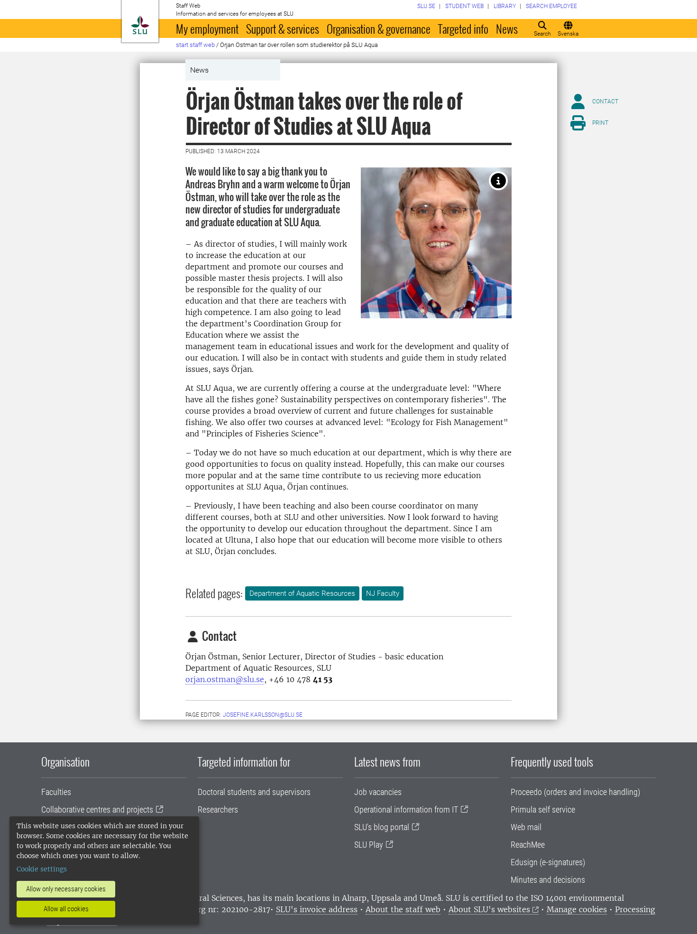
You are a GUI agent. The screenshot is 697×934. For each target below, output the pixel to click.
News (507, 28)
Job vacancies (378, 792)
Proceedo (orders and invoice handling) (575, 792)
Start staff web (195, 44)
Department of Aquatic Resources (302, 593)
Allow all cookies (66, 909)
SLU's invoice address (317, 909)
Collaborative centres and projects (97, 809)
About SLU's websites (489, 909)
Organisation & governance (379, 28)
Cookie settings (42, 869)
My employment (207, 28)
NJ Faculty (382, 593)
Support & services (282, 28)
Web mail (526, 827)
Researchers (218, 809)
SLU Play (368, 845)
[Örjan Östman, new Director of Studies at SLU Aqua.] (498, 180)
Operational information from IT (406, 809)
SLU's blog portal (381, 827)
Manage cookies (577, 909)
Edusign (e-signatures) (548, 862)
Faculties (56, 792)
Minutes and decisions (548, 880)
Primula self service (543, 809)
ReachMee (528, 845)
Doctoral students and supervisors (254, 792)
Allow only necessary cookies (66, 889)
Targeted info (463, 28)
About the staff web (403, 909)
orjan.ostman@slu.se (224, 679)
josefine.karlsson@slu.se (263, 715)
